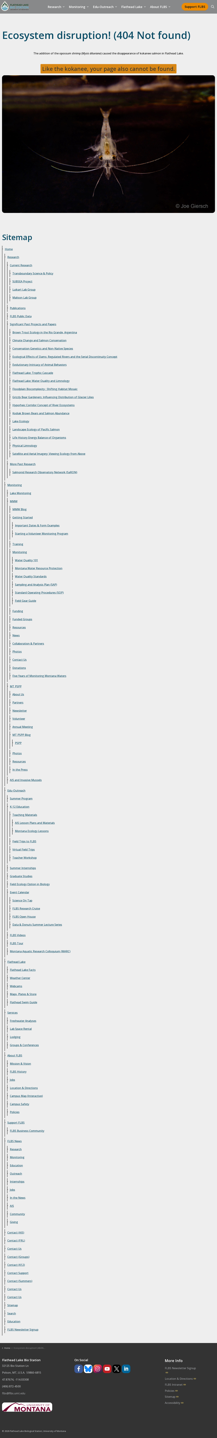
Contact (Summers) (19, 1281)
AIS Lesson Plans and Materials (35, 823)
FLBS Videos (18, 935)
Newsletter (19, 711)
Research (54, 7)
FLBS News (14, 1141)
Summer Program (21, 798)
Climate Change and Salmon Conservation (39, 340)
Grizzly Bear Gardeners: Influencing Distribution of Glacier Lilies (53, 397)
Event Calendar (19, 892)
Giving (14, 1222)
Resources (19, 627)
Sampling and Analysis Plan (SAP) (36, 584)
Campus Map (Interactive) (26, 1096)
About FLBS (158, 7)
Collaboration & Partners (28, 643)
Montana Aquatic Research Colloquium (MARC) (40, 951)
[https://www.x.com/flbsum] (116, 1369)
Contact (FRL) (16, 1240)
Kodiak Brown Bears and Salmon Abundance (40, 413)
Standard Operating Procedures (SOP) (39, 592)
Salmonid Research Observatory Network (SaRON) (44, 472)
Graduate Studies (21, 876)
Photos (17, 651)
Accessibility (172, 1403)
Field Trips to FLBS (24, 841)
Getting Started (22, 517)
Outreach (16, 1173)
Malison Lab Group (24, 297)
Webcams (16, 986)
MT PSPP (16, 686)
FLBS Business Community (27, 1131)
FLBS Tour (16, 943)
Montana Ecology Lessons (32, 831)
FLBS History (18, 1071)
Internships (17, 1181)
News (16, 635)
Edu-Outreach (103, 7)
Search (11, 1313)
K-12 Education (19, 807)
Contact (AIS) (15, 1232)
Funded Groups (22, 619)
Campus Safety (19, 1104)
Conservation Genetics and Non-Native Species (42, 348)
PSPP (18, 743)
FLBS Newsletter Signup (22, 1329)
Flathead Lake (131, 7)
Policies (14, 1112)
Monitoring (77, 7)
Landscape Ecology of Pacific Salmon (36, 429)
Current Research (21, 265)
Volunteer (18, 719)
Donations (19, 668)
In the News (17, 1198)
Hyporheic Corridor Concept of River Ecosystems (43, 405)
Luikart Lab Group (23, 289)
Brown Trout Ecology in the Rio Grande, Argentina (44, 332)
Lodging (15, 1037)
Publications (18, 308)
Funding (17, 611)
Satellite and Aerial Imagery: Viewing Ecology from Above (48, 454)
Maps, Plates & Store (23, 994)
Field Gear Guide (25, 601)
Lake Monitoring (20, 493)
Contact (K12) (16, 1265)
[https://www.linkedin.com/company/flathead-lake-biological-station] (126, 1369)
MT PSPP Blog (21, 735)
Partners (17, 702)
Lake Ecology (20, 421)
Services (12, 1013)
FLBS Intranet (174, 1385)
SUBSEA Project (22, 281)
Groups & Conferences (24, 1045)
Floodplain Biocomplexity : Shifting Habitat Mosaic (44, 389)
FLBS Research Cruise (26, 908)
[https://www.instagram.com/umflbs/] (97, 1369)
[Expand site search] (212, 7)
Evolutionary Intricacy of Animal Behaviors (39, 365)
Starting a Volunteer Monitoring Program (41, 533)
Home (9, 249)
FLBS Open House (24, 917)
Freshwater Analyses (23, 1021)
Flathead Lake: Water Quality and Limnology (41, 381)
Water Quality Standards (31, 576)
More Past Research (23, 464)
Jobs (12, 1080)
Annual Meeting (22, 727)
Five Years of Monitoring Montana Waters (39, 676)
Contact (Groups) (18, 1257)
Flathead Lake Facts (23, 970)
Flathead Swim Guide (23, 1002)
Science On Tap (22, 900)
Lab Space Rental (21, 1029)
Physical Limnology (24, 445)
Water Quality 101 (26, 560)
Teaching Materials (24, 815)
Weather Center (20, 978)
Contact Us (19, 660)
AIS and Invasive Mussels (26, 780)
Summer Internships (23, 868)
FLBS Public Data (21, 316)
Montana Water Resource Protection (38, 568)
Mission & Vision (20, 1063)
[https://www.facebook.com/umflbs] (78, 1369)
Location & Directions (24, 1088)
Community (17, 1214)
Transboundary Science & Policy (32, 273)
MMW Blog (19, 509)
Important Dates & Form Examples (37, 525)
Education (16, 1165)
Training (17, 544)
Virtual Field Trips (23, 849)
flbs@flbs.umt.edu (13, 1393)
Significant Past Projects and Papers (33, 324)
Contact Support (17, 1273)
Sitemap (12, 1305)
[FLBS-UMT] (14, 6)
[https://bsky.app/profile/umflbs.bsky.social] (88, 1369)
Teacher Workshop (24, 858)
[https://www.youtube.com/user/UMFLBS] (107, 1369)
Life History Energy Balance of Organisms (39, 437)
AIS (12, 1206)
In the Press (20, 770)
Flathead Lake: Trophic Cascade (32, 373)
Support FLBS (195, 7)
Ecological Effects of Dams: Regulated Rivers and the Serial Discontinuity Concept (64, 357)
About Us (18, 694)
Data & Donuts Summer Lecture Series (37, 924)
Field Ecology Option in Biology (30, 884)
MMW (13, 501)
